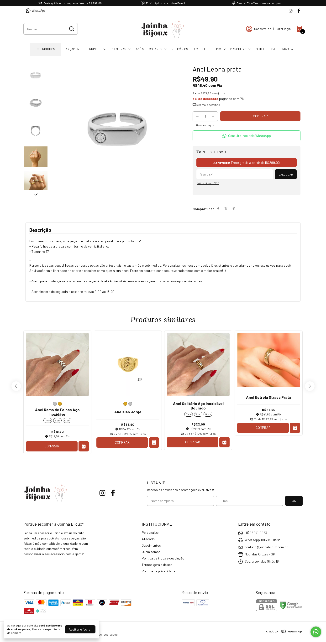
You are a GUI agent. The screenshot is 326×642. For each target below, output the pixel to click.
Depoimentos (151, 545)
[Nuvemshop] (284, 632)
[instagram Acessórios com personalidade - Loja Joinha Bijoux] (290, 11)
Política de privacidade (158, 571)
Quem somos (151, 552)
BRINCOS (95, 49)
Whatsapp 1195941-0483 (262, 540)
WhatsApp (39, 10)
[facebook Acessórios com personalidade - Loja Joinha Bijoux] (299, 11)
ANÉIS (140, 49)
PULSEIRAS (118, 49)
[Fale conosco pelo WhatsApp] (315, 631)
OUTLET (261, 49)
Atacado (148, 539)
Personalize (150, 532)
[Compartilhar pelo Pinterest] (233, 209)
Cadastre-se (262, 29)
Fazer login (283, 29)
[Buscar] (71, 28)
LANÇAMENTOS (74, 49)
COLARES (155, 49)
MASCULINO (238, 49)
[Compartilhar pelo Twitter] (226, 209)
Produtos (48, 49)
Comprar (51, 446)
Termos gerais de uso (157, 565)
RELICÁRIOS (180, 49)
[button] (246, 135)
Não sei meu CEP (208, 183)
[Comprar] (295, 428)
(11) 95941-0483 (256, 533)
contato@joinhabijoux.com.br (266, 547)
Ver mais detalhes (208, 104)
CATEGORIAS (280, 49)
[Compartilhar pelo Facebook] (218, 209)
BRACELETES (202, 49)
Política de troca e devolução (163, 558)
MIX (218, 49)
